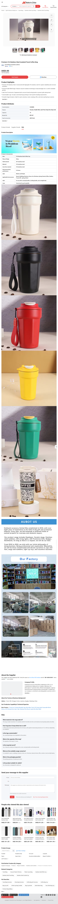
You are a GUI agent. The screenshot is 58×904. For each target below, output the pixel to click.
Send (12, 797)
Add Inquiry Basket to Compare (29, 55)
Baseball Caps (22, 707)
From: (8, 777)
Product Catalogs (21, 850)
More (2, 891)
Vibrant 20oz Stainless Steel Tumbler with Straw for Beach (40, 820)
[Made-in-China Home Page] (29, 2)
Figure (2, 856)
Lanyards (45, 853)
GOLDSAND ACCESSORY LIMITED (12, 64)
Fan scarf (31, 853)
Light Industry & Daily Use (11, 10)
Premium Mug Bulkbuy (7, 889)
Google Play (13, 894)
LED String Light (38, 707)
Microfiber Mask (37, 709)
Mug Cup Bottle (28, 885)
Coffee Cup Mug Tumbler (16, 885)
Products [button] (14, 6)
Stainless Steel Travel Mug (43, 10)
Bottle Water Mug (39, 885)
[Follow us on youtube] (52, 894)
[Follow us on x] (48, 894)
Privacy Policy (50, 900)
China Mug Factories (19, 882)
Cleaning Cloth (23, 709)
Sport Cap (16, 709)
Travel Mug (5, 872)
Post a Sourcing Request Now (40, 797)
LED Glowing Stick (9, 709)
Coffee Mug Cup (44, 882)
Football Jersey (18, 853)
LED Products (4, 858)
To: (8, 781)
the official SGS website (35, 677)
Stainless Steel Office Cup (40, 872)
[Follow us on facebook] (46, 894)
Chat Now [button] (44, 77)
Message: (7, 785)
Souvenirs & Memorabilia (34, 856)
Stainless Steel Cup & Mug (30, 10)
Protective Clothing (13, 707)
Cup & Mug (20, 10)
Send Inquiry (15, 77)
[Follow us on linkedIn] (41, 897)
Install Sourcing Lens (8, 897)
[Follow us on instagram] (50, 894)
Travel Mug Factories (7, 882)
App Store (5, 894)
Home (2, 10)
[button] (2, 2)
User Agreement (37, 900)
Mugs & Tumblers (46, 856)
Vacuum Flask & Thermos (16, 872)
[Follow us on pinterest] (54, 894)
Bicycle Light (30, 709)
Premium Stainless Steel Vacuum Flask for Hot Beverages (17, 839)
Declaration (44, 900)
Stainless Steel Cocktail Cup (23, 875)
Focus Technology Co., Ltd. (19, 900)
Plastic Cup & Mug (28, 872)
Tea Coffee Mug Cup (49, 885)
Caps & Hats (18, 856)
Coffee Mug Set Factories (32, 882)
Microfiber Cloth (30, 707)
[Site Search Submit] (37, 6)
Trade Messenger (23, 894)
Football (3, 853)
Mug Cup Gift (5, 885)
